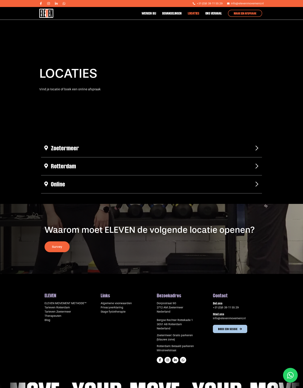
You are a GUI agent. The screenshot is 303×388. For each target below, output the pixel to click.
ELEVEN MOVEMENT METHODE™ (65, 303)
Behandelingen (172, 13)
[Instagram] (50, 3)
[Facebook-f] (42, 3)
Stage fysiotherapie (113, 311)
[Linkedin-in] (58, 3)
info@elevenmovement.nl (229, 318)
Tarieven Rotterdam (57, 307)
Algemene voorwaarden (116, 303)
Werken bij (149, 13)
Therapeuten (53, 315)
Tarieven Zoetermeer (58, 311)
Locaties (193, 13)
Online (58, 184)
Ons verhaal (213, 13)
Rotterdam (63, 166)
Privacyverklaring (112, 307)
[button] (151, 148)
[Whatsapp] (65, 3)
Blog (47, 320)
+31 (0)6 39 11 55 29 (226, 307)
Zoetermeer (65, 148)
